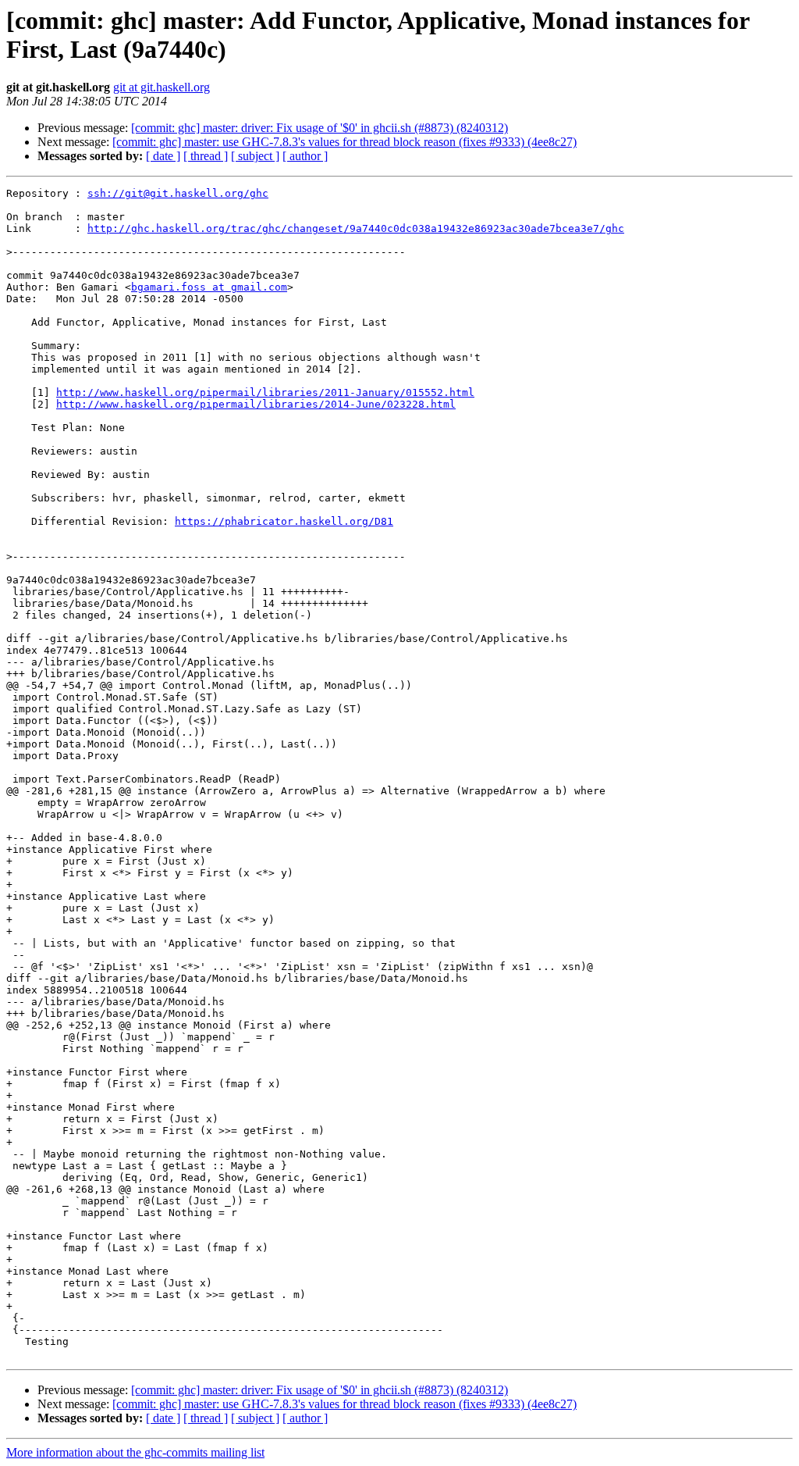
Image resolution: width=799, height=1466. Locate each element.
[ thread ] (205, 155)
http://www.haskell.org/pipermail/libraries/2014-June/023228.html (256, 404)
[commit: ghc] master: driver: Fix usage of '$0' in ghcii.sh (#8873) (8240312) (319, 127)
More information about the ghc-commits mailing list (135, 1452)
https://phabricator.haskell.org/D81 (284, 521)
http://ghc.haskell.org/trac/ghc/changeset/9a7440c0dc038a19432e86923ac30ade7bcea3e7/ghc (355, 228)
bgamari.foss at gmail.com (209, 287)
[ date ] (163, 155)
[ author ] (305, 155)
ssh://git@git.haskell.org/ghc (177, 193)
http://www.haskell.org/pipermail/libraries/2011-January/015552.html (265, 392)
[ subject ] (255, 155)
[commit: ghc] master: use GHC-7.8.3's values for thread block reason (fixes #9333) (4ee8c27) (344, 141)
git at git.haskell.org (161, 87)
